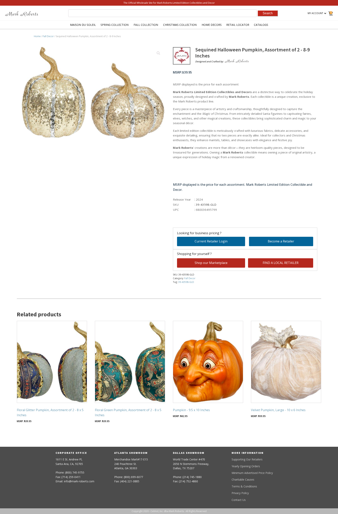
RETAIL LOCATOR (237, 25)
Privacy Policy (240, 493)
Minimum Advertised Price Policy (252, 473)
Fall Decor (48, 36)
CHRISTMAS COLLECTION (180, 25)
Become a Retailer (281, 241)
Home (37, 36)
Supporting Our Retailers (247, 459)
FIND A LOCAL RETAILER (280, 263)
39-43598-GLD (186, 282)
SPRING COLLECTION (115, 25)
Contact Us (239, 500)
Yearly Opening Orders (246, 466)
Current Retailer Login (211, 241)
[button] (158, 53)
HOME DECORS (212, 25)
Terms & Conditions (244, 486)
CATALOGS (261, 25)
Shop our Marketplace (211, 263)
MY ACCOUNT (315, 13)
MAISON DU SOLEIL (83, 25)
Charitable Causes (243, 479)
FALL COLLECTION (146, 25)
